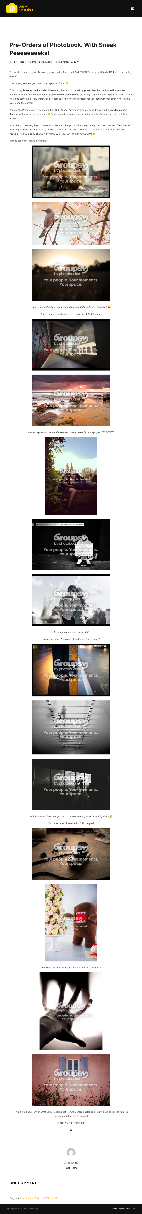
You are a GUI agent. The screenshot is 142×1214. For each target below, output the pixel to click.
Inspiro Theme (117, 1208)
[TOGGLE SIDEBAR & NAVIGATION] (133, 9)
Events (48, 61)
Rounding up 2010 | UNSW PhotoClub (39, 1198)
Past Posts (18, 61)
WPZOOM (131, 1208)
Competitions (37, 61)
